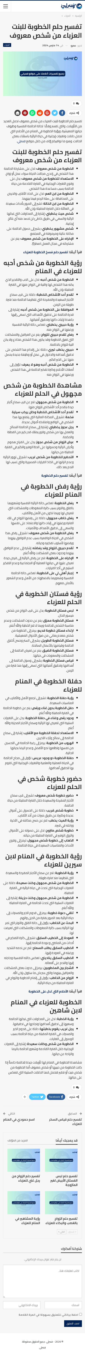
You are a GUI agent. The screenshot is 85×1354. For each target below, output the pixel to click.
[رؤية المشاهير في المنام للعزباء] (23, 1202)
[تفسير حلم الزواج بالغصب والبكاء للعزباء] (61, 1202)
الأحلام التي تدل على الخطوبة (48, 991)
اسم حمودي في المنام (19, 1119)
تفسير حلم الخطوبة (54, 476)
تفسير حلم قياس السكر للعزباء (65, 1121)
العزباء (7, 45)
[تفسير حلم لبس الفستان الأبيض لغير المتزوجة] (61, 1160)
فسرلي (21, 141)
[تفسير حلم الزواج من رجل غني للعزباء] (23, 1160)
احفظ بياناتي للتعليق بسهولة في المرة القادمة (48, 1314)
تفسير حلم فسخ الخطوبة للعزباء (45, 252)
